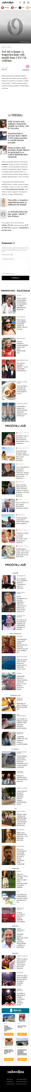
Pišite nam (10, 1079)
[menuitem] (24, 2)
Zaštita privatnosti (22, 1081)
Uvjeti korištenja (21, 1079)
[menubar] (24, 2)
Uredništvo (10, 1081)
